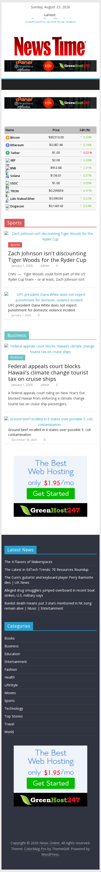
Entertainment (15, 661)
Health (9, 677)
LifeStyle (11, 685)
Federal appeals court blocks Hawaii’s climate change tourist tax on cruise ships (48, 372)
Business (17, 357)
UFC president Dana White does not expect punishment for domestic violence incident (42, 307)
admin (45, 266)
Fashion (10, 669)
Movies (10, 692)
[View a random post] (92, 84)
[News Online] (9, 84)
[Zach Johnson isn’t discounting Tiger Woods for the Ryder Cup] (50, 233)
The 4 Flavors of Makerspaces (28, 561)
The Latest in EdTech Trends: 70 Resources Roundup (46, 569)
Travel (9, 724)
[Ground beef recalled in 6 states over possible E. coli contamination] (49, 419)
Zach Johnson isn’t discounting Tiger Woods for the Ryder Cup (47, 256)
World (9, 731)
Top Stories (13, 716)
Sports (15, 245)
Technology (13, 708)
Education (12, 654)
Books (9, 638)
